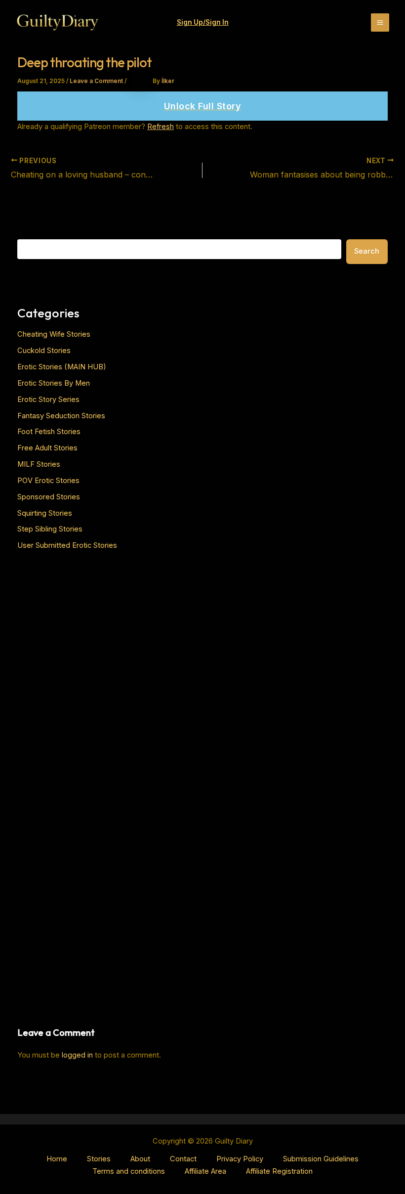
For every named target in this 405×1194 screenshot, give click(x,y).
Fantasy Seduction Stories (61, 415)
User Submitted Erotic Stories (67, 545)
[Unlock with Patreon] (202, 106)
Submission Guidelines (321, 1158)
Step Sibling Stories (49, 529)
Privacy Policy (239, 1158)
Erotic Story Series (48, 399)
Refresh (160, 126)
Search (366, 251)
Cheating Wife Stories (53, 334)
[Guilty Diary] (57, 22)
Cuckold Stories (44, 350)
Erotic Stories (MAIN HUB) (61, 366)
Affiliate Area (205, 1171)
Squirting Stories (44, 513)
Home (56, 1158)
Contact (183, 1158)
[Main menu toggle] (380, 22)
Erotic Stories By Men (53, 383)
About (140, 1158)
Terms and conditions (128, 1171)
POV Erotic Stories (48, 480)
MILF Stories (38, 464)
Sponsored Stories (48, 496)
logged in (77, 1055)
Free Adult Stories (47, 447)
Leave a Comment (96, 81)
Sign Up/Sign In (203, 22)
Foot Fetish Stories (49, 431)
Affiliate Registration (279, 1171)
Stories (99, 1158)
